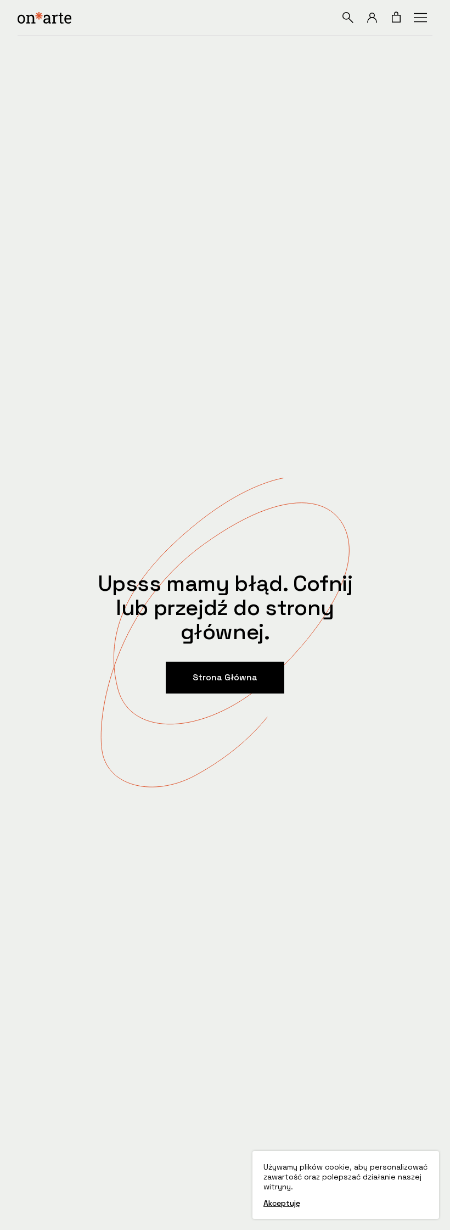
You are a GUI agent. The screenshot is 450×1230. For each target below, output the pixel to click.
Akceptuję (281, 1203)
